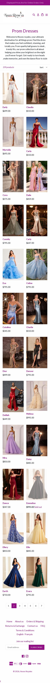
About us (19, 621)
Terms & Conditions (25, 630)
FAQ (43, 626)
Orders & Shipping (35, 621)
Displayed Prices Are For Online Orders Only (25, 2)
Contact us (32, 626)
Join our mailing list (25, 641)
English (20, 634)
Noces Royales (26, 671)
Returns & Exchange (15, 626)
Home (9, 621)
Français (29, 634)
